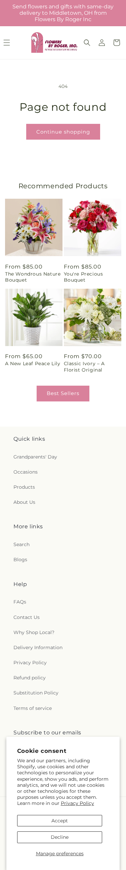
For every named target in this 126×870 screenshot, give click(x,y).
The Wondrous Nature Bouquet (32, 277)
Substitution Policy (35, 693)
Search (21, 544)
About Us (24, 502)
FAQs (19, 602)
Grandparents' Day (35, 457)
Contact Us (26, 617)
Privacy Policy (77, 803)
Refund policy (29, 678)
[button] (87, 42)
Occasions (25, 472)
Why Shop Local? (33, 632)
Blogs (20, 560)
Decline (60, 837)
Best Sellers (63, 393)
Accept (59, 821)
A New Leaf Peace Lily (32, 363)
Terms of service (32, 708)
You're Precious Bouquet (83, 277)
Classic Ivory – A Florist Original (84, 366)
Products (24, 487)
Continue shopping (63, 132)
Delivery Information (37, 647)
